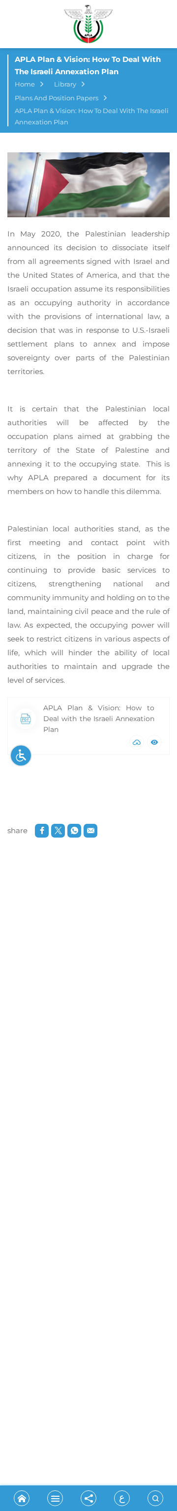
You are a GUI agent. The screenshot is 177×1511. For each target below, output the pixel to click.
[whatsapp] (74, 831)
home (25, 84)
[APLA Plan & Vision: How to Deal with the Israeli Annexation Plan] (88, 184)
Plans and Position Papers (56, 98)
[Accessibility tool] (21, 756)
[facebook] (42, 831)
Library (65, 84)
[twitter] (58, 831)
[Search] (155, 1498)
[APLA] (88, 26)
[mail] (90, 831)
